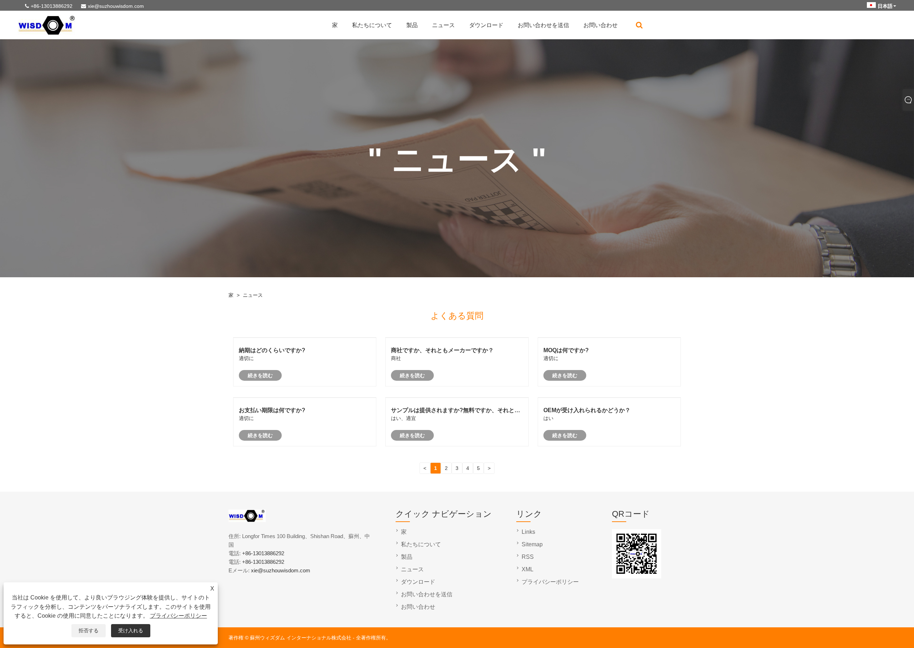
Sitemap (532, 544)
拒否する (89, 630)
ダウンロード (486, 25)
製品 (412, 25)
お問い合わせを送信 (543, 25)
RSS (528, 557)
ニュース (443, 25)
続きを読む (260, 375)
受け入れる (130, 630)
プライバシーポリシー (178, 616)
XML (527, 569)
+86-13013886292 (51, 6)
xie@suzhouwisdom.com (116, 6)
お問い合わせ (600, 25)
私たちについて (372, 25)
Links (528, 532)
